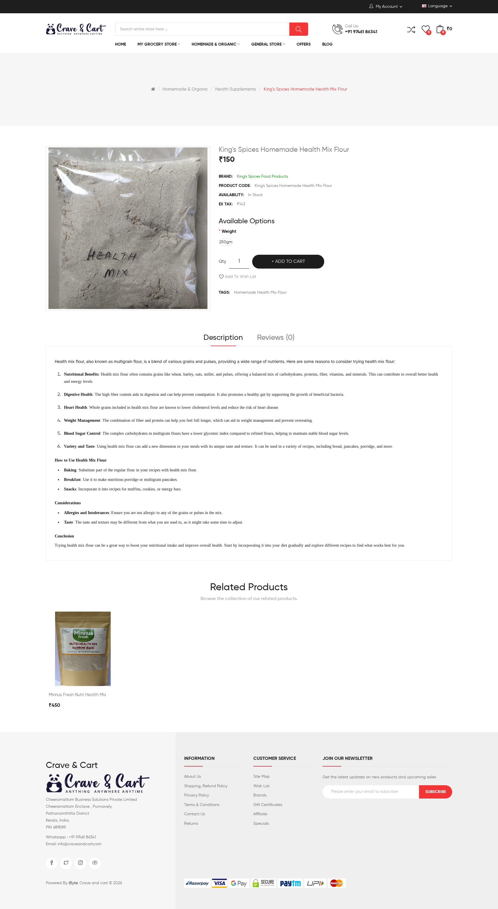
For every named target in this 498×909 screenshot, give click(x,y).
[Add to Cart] (68, 680)
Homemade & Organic (185, 89)
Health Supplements (235, 89)
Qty (222, 261)
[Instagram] (80, 863)
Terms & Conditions (201, 805)
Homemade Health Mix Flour (260, 292)
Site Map (261, 777)
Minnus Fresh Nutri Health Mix (77, 695)
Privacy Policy (196, 795)
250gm (225, 242)
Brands (259, 795)
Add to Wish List (240, 277)
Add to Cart (290, 261)
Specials (261, 824)
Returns (191, 824)
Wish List (261, 786)
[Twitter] (66, 863)
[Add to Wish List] (98, 680)
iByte (73, 883)
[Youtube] (95, 863)
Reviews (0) (276, 338)
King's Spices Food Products (262, 177)
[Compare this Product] (83, 680)
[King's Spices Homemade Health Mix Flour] (128, 228)
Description (223, 338)
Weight (229, 231)
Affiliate (260, 814)
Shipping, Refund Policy (205, 786)
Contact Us (194, 814)
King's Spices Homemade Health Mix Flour (305, 89)
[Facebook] (51, 863)
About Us (192, 777)
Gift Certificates (267, 805)
